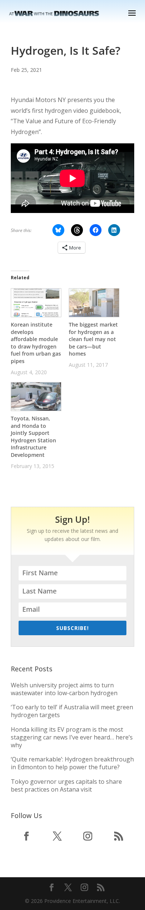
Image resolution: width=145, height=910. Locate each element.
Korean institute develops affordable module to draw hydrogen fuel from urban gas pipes (36, 343)
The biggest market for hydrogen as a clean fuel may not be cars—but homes (93, 339)
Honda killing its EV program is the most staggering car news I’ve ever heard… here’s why (72, 737)
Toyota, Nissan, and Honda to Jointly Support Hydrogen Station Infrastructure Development (33, 436)
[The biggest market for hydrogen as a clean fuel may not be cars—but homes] (94, 302)
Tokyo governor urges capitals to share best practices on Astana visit (66, 785)
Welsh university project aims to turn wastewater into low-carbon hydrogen (64, 689)
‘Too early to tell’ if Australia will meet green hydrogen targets (72, 711)
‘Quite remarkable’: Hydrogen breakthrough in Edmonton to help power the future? (72, 763)
